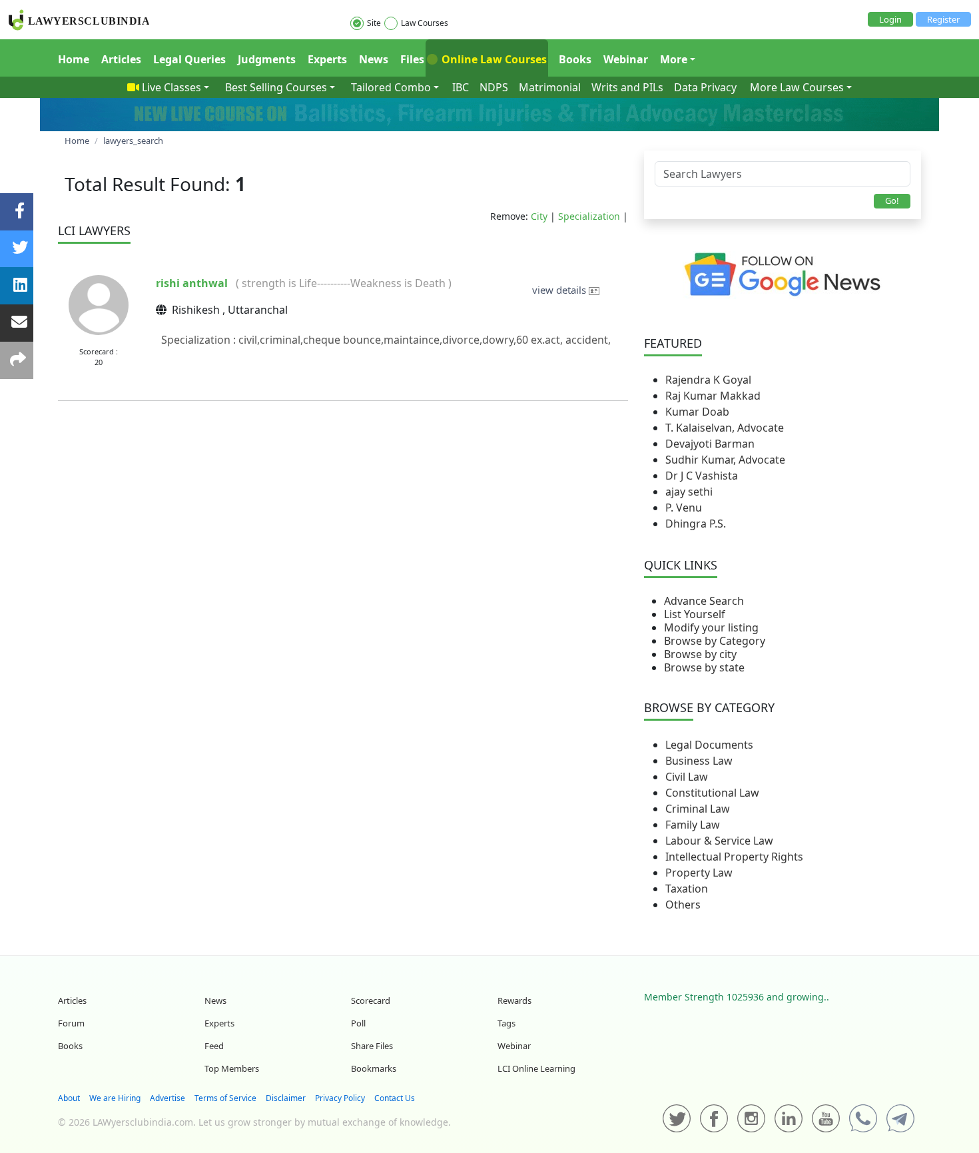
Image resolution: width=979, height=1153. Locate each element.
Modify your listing (711, 627)
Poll (358, 1023)
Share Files (372, 1046)
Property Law (699, 872)
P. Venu (683, 507)
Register (943, 19)
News (373, 59)
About (69, 1098)
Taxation (686, 888)
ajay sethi (689, 491)
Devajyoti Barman (710, 443)
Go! (892, 200)
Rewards (514, 1000)
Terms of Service (225, 1098)
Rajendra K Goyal (708, 379)
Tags (506, 1023)
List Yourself (694, 614)
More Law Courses (797, 87)
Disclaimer (286, 1098)
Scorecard (370, 1000)
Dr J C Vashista (701, 475)
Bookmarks (373, 1068)
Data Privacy (705, 87)
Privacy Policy (340, 1098)
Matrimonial (550, 87)
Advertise (167, 1098)
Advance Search (704, 600)
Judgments (267, 59)
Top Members (231, 1068)
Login (890, 19)
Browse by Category (714, 640)
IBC (460, 87)
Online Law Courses (493, 59)
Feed (214, 1046)
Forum (71, 1023)
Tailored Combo (391, 87)
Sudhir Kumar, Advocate (725, 459)
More (673, 59)
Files (412, 59)
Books (575, 59)
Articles (121, 59)
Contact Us (394, 1098)
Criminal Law (697, 808)
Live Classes (171, 87)
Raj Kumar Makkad (713, 395)
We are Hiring (115, 1098)
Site (374, 23)
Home (73, 59)
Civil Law (686, 776)
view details (560, 289)
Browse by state (704, 667)
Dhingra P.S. (695, 523)
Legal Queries (189, 59)
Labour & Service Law (719, 840)
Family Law (692, 824)
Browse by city (700, 654)
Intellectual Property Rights (734, 856)
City (539, 216)
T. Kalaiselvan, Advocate (724, 427)
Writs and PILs (627, 87)
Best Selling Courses (276, 87)
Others (683, 904)
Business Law (699, 760)
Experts (327, 59)
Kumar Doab (697, 411)
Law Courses (424, 23)
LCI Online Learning (536, 1068)
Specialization (589, 216)
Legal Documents (709, 744)
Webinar (625, 59)
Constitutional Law (712, 792)
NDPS (494, 87)
